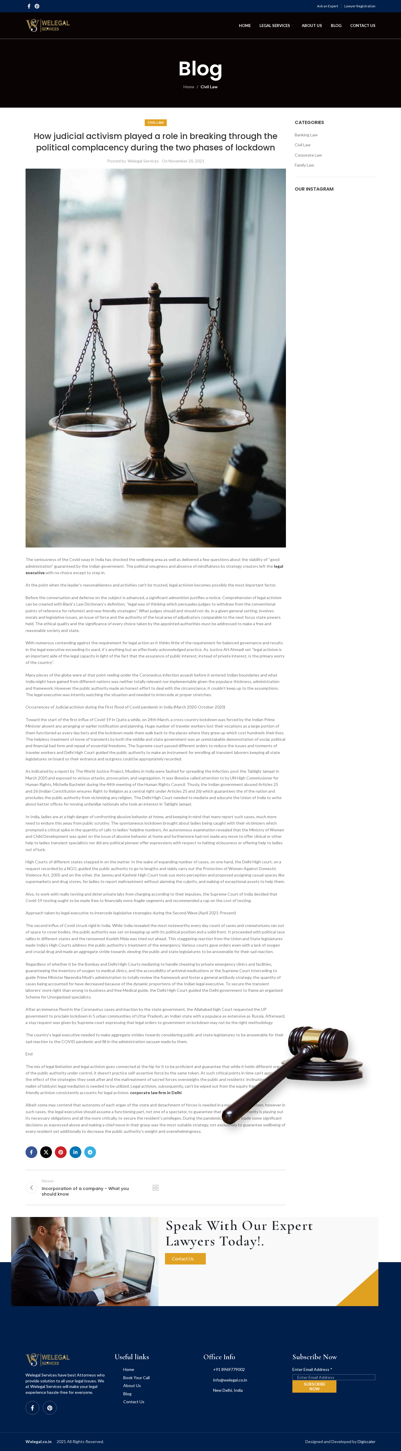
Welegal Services (143, 160)
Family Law (304, 164)
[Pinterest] (50, 1408)
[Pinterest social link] (37, 6)
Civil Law (209, 86)
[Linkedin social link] (75, 1152)
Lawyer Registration (359, 6)
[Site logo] (48, 25)
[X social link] (46, 1152)
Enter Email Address (312, 1369)
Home (188, 86)
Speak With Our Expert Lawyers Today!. (240, 1233)
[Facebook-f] (32, 1408)
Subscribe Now (314, 1386)
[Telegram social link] (90, 1152)
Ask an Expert (327, 6)
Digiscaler (366, 1441)
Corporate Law (308, 154)
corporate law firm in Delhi (156, 1092)
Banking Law (306, 134)
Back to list (155, 1188)
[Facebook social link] (29, 6)
